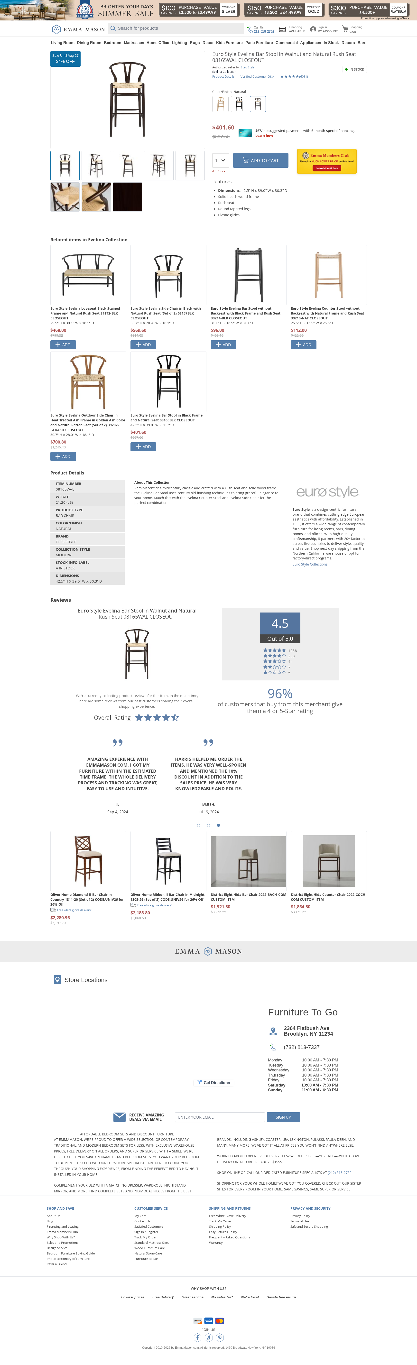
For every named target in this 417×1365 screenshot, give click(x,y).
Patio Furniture (259, 43)
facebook (197, 1337)
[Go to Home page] (78, 29)
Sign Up (283, 1117)
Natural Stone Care (148, 1253)
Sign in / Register (146, 1232)
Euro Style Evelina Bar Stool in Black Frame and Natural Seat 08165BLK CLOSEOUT (166, 417)
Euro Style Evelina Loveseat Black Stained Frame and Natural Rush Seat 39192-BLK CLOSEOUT (85, 313)
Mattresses (134, 43)
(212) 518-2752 (340, 1172)
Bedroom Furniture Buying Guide (71, 1253)
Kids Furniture (229, 43)
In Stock (331, 43)
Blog (50, 1221)
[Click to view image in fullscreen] (128, 100)
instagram (209, 1337)
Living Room (62, 43)
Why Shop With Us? (61, 1237)
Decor (208, 43)
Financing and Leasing (63, 1226)
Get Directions (217, 1083)
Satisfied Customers (148, 1226)
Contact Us (142, 1221)
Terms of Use (299, 1221)
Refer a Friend (57, 1264)
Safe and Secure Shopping (309, 1226)
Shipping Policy (220, 1226)
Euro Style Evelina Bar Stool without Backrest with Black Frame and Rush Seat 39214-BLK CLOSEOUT (245, 313)
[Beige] (220, 104)
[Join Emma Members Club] (327, 161)
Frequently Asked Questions (229, 1237)
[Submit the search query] (113, 28)
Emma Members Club (62, 1232)
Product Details (223, 76)
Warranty (216, 1242)
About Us (53, 1216)
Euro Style (247, 67)
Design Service (57, 1248)
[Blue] (239, 104)
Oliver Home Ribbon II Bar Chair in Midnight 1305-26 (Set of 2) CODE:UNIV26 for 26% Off (167, 897)
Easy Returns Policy (223, 1232)
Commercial (287, 43)
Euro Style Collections (310, 564)
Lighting (179, 43)
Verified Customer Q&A (257, 76)
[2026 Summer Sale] (208, 10)
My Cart (140, 1216)
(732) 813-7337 (302, 1047)
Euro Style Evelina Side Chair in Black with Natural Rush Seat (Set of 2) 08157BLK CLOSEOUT (165, 313)
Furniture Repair (146, 1258)
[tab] (198, 825)
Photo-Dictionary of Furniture (68, 1258)
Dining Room (89, 43)
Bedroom (112, 43)
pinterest (219, 1337)
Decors (348, 43)
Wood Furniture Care (149, 1248)
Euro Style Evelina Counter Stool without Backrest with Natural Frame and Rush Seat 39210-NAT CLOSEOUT (327, 313)
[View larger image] (65, 165)
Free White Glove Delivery (227, 1216)
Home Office (158, 43)
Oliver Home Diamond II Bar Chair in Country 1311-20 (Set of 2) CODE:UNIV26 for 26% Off (87, 899)
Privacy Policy (300, 1216)
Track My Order (145, 1237)
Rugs (195, 43)
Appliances (310, 43)
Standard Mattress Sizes (151, 1242)
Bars (362, 43)
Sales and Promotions (62, 1242)
